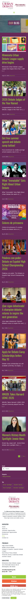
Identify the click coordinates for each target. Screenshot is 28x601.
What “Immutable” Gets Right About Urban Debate (13, 184)
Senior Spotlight (7, 484)
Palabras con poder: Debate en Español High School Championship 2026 (13, 263)
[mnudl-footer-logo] (14, 497)
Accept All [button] (13, 597)
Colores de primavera (12, 223)
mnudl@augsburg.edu (8, 569)
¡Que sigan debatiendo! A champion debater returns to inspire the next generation (13, 311)
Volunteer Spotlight (18, 487)
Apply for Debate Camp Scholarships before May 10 (13, 355)
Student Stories (18, 484)
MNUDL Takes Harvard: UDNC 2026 (13, 396)
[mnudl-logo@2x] (7, 1)
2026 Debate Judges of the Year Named (13, 101)
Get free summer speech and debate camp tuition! (11, 141)
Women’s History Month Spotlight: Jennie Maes (13, 437)
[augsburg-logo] (20, 4)
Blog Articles (12, 75)
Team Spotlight (7, 487)
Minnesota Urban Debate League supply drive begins (13, 58)
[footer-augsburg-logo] (14, 506)
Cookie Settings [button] (6, 597)
